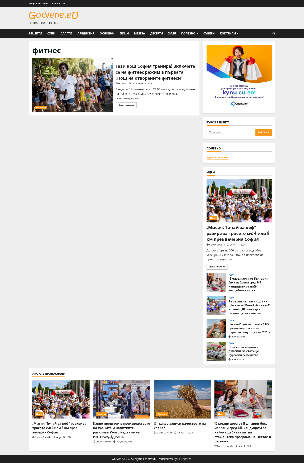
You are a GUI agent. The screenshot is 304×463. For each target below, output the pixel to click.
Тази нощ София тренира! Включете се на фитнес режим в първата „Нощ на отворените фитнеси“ (72, 85)
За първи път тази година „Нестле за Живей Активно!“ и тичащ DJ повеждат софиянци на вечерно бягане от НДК (216, 305)
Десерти (156, 33)
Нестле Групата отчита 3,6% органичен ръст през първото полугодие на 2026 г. (216, 328)
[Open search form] (274, 33)
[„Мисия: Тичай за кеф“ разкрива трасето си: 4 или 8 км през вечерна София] (239, 200)
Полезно (188, 33)
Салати (66, 33)
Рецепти (35, 33)
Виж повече (127, 105)
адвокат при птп (218, 157)
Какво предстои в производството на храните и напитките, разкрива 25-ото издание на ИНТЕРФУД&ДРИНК (121, 430)
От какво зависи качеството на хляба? (180, 425)
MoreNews (166, 459)
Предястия (85, 33)
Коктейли (228, 33)
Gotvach (122, 83)
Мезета (139, 33)
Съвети (209, 33)
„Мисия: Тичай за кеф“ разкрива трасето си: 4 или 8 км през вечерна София (238, 233)
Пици (124, 33)
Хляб (172, 33)
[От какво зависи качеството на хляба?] (182, 399)
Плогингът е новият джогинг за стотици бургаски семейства (216, 351)
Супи (51, 33)
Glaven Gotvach (217, 244)
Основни (107, 33)
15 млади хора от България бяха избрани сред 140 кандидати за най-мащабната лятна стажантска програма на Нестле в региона (216, 282)
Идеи (213, 217)
